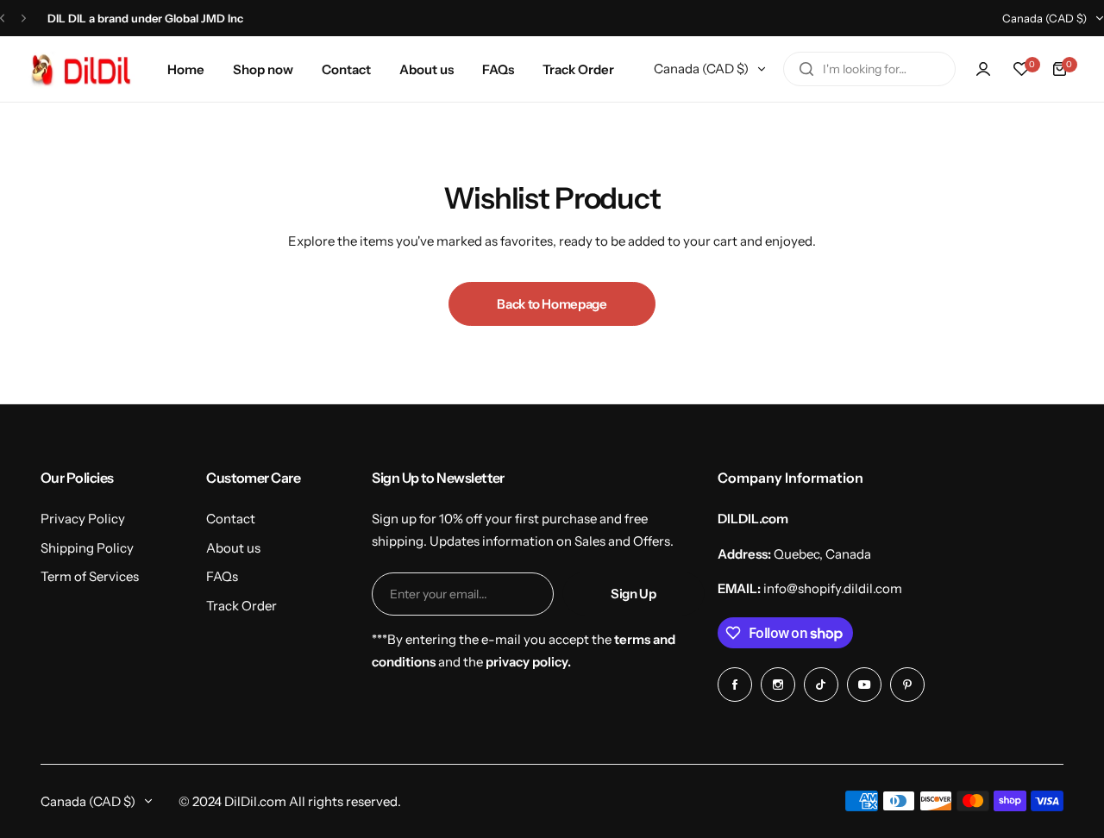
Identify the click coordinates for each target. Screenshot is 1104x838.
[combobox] (869, 69)
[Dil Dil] (85, 69)
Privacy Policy (83, 518)
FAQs (222, 576)
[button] (2, 18)
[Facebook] (735, 684)
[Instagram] (778, 684)
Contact (230, 518)
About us (233, 548)
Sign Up (633, 593)
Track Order (241, 605)
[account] (983, 69)
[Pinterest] (907, 684)
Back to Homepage (551, 304)
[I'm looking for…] (806, 69)
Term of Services (90, 576)
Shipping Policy (87, 548)
